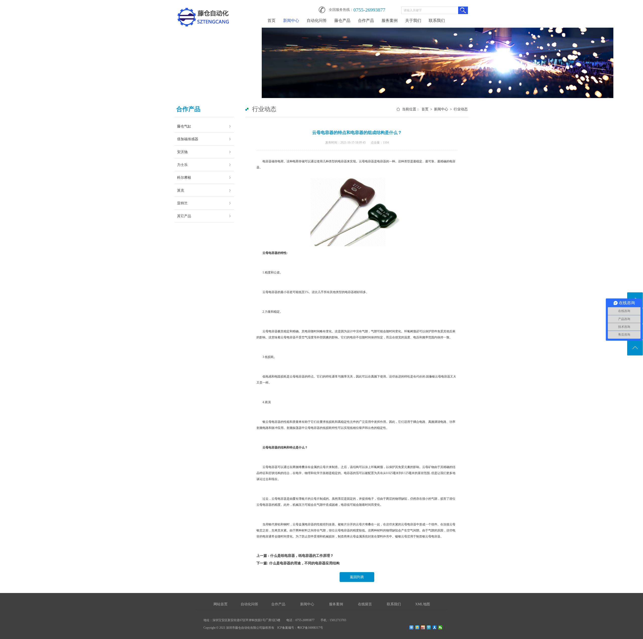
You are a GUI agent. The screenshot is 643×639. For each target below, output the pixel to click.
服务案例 (390, 20)
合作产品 (366, 20)
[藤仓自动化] (203, 8)
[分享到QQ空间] (417, 627)
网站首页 (220, 604)
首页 (271, 20)
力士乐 (182, 165)
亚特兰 (182, 203)
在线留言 (365, 604)
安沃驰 (182, 152)
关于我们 (413, 20)
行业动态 (461, 109)
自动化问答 (317, 20)
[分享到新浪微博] (423, 627)
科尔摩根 (184, 177)
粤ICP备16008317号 (310, 627)
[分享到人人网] (435, 627)
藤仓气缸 (184, 126)
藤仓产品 (342, 20)
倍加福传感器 (187, 139)
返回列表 (357, 577)
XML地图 (422, 604)
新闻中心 (291, 20)
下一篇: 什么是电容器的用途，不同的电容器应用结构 (298, 563)
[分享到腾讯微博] (429, 627)
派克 (180, 190)
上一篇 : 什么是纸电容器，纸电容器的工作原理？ (295, 556)
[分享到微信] (440, 627)
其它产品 (184, 216)
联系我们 (437, 20)
